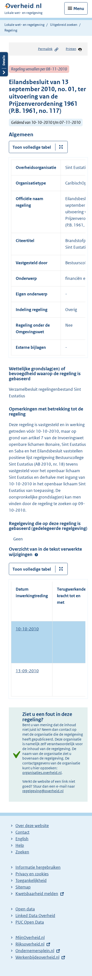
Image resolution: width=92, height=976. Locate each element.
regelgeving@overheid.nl (43, 791)
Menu (78, 8)
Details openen (4, 64)
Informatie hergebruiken (38, 867)
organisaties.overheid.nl (42, 772)
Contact (22, 832)
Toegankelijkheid (31, 880)
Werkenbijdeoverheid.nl (37, 957)
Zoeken (22, 852)
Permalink (45, 49)
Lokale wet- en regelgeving (24, 24)
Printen (71, 49)
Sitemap (23, 887)
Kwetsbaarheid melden (36, 893)
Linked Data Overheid (35, 915)
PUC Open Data (29, 922)
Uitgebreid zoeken (63, 24)
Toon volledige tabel (32, 147)
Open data (25, 909)
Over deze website (32, 825)
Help (19, 845)
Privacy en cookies (32, 874)
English (21, 838)
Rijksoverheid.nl (29, 944)
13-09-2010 (27, 670)
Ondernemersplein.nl (34, 950)
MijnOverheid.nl (30, 937)
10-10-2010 (27, 629)
